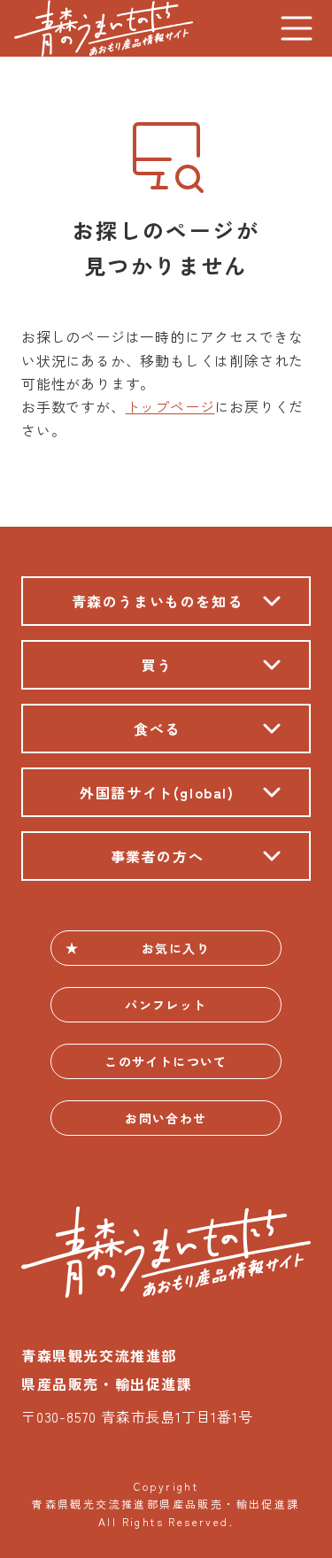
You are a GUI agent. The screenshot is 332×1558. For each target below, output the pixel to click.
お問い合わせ (165, 1118)
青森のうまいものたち (103, 28)
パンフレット (165, 1005)
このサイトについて (166, 1061)
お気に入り (176, 948)
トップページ (170, 406)
